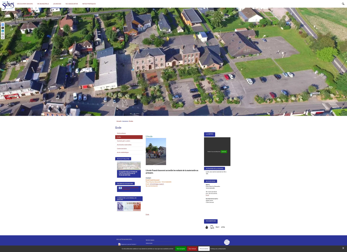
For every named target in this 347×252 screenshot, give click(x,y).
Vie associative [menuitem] (72, 4)
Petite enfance (121, 133)
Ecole (147, 214)
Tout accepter (181, 248)
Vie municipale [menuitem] (43, 4)
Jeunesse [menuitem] (57, 4)
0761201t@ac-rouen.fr (157, 184)
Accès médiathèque (123, 152)
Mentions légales (150, 240)
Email (207, 195)
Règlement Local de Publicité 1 (128, 244)
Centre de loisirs (122, 148)
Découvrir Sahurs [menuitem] (25, 4)
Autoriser (224, 151)
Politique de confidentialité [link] (218, 248)
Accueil (119, 121)
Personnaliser (204, 248)
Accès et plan (149, 243)
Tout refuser (192, 248)
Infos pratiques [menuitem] (89, 4)
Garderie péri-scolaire (123, 141)
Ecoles (131, 121)
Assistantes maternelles (124, 144)
